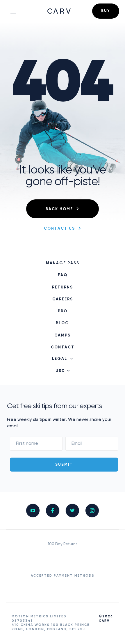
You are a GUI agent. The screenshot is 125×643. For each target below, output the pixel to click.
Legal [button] (59, 359)
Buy (105, 11)
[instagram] (92, 511)
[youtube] (33, 511)
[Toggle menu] (14, 11)
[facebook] (53, 511)
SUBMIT (64, 465)
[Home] (59, 11)
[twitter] (72, 511)
